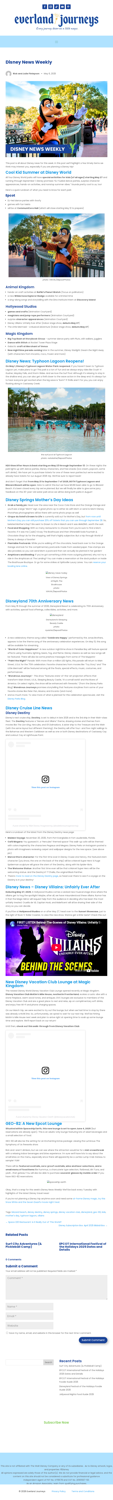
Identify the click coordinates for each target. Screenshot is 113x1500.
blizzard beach (19, 1212)
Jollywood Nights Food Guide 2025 (76, 1394)
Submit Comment (93, 1340)
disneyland (86, 1212)
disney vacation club (69, 1212)
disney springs (50, 1212)
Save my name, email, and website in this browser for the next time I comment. (50, 1333)
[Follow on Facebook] (44, 6)
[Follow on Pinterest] (68, 6)
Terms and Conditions (83, 1491)
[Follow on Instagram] (50, 6)
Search (48, 1362)
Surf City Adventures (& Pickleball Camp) (24, 1245)
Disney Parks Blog (16, 698)
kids (104, 1212)
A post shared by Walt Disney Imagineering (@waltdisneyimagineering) (45, 826)
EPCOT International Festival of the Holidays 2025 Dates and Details (82, 1247)
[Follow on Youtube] (62, 6)
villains (41, 1215)
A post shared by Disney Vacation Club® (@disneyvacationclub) (45, 1117)
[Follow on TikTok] (56, 6)
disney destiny (35, 1212)
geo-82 (97, 1212)
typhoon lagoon (28, 1215)
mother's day (12, 1215)
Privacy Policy (59, 1491)
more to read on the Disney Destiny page (37, 876)
